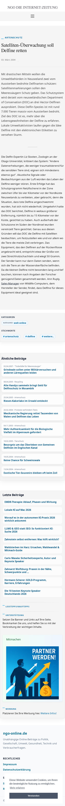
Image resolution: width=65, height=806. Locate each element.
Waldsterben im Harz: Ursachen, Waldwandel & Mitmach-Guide (32, 549)
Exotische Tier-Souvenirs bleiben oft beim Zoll (30, 473)
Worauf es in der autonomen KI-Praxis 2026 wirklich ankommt (30, 519)
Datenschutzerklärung (17, 769)
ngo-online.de (15, 733)
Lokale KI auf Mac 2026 (18, 510)
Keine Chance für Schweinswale (22, 460)
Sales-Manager (10, 283)
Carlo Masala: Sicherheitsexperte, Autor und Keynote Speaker (30, 560)
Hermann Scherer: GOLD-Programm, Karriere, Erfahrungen (25, 581)
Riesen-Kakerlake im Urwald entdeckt (26, 401)
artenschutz (12, 336)
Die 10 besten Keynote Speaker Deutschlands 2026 (23, 592)
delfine (31, 336)
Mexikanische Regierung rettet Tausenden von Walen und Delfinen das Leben (31, 415)
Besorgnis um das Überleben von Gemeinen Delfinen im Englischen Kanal (29, 446)
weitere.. (49, 336)
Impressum (10, 764)
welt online (20, 322)
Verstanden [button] (33, 795)
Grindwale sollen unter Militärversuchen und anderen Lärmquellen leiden (30, 371)
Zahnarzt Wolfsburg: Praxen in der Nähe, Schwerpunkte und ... (28, 571)
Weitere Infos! (49, 713)
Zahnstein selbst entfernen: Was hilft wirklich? (32, 539)
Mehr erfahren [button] (17, 788)
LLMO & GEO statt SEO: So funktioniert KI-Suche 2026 (29, 530)
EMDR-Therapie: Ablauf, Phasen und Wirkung (31, 502)
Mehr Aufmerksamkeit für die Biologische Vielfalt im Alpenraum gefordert (28, 431)
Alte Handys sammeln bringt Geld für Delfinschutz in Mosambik (25, 387)
